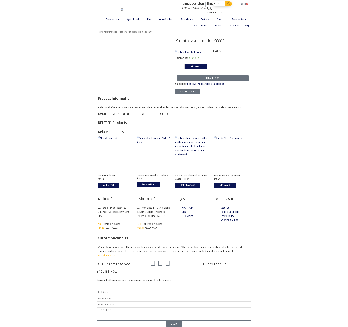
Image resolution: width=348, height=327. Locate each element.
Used (149, 19)
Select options (188, 185)
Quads (220, 19)
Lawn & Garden (165, 19)
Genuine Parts (239, 19)
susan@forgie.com (107, 255)
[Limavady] (178, 4)
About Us (234, 25)
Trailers (205, 19)
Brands (218, 25)
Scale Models (217, 84)
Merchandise (200, 25)
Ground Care (187, 19)
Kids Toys (191, 84)
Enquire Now (148, 184)
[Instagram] (160, 263)
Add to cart (196, 66)
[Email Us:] (203, 4)
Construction (112, 19)
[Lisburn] (191, 4)
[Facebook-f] (153, 263)
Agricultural (133, 19)
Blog (247, 25)
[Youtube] (167, 263)
